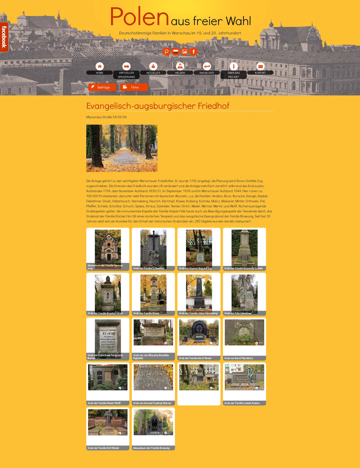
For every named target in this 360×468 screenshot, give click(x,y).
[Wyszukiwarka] (166, 51)
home (99, 72)
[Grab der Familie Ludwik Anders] (244, 389)
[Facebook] (193, 51)
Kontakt (260, 72)
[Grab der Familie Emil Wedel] (108, 434)
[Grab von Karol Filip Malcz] (244, 344)
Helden (180, 72)
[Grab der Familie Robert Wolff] (108, 389)
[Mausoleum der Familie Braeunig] (153, 434)
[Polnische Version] (175, 51)
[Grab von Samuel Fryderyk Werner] (153, 389)
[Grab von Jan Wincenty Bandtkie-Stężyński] (153, 344)
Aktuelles (153, 72)
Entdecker (207, 72)
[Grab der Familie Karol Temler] (199, 344)
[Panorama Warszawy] (184, 51)
